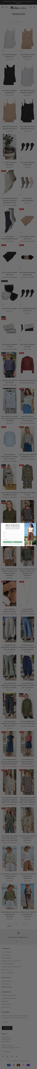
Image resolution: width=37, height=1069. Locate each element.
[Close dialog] (35, 524)
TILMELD (12, 542)
